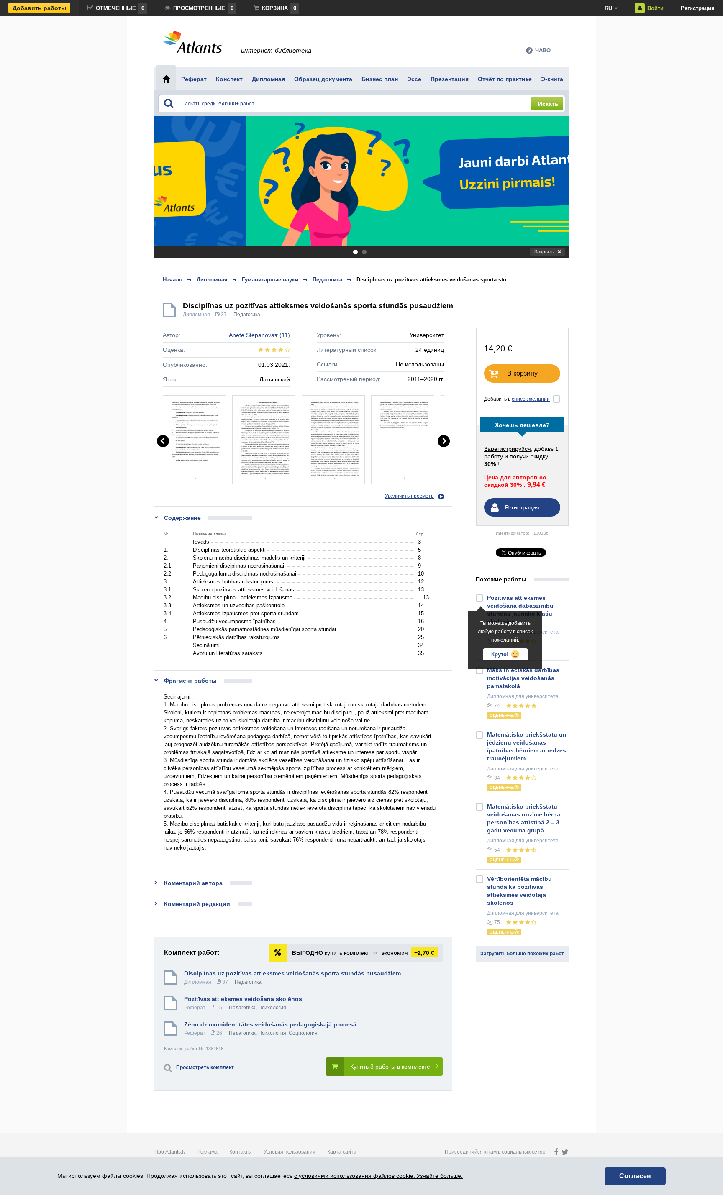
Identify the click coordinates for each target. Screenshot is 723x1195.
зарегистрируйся (507, 448)
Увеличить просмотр (409, 496)
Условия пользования (289, 1152)
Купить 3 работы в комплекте (390, 1066)
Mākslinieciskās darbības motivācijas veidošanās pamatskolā (523, 678)
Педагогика (246, 314)
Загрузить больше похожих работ (522, 954)
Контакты (240, 1152)
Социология (303, 1033)
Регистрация (698, 8)
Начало (172, 279)
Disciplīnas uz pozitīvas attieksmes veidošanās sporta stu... (433, 279)
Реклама (207, 1152)
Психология (272, 1008)
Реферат (194, 1008)
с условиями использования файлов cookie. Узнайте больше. (378, 1175)
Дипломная (196, 314)
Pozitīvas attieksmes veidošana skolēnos (243, 998)
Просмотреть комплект (205, 1067)
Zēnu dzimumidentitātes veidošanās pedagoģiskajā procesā (270, 1024)
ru (608, 8)
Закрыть (544, 252)
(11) (259, 335)
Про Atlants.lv (170, 1152)
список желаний (531, 399)
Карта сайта (341, 1152)
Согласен (635, 1176)
